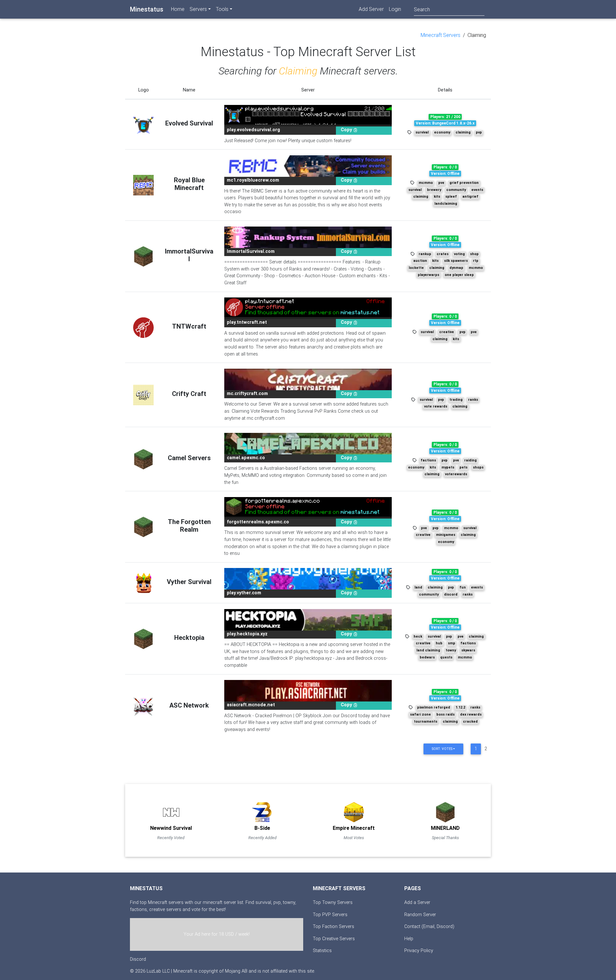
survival (422, 132)
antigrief (470, 196)
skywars (468, 650)
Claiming (476, 35)
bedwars (427, 657)
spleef (451, 196)
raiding (470, 460)
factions (428, 460)
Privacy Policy (418, 950)
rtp (475, 261)
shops (478, 467)
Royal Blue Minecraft (189, 184)
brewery (434, 190)
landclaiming (445, 204)
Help (408, 938)
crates (443, 254)
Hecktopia (189, 637)
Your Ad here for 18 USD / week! (217, 934)
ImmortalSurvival (189, 255)
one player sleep (459, 275)
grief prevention (464, 183)
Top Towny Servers (333, 902)
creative (446, 332)
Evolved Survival (189, 123)
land (418, 587)
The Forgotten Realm (189, 525)
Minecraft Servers (440, 35)
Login (395, 9)
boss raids (445, 714)
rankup (425, 254)
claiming (463, 132)
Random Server (420, 914)
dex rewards (471, 714)
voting (459, 254)
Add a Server (417, 902)
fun (462, 587)
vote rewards (435, 406)
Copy (347, 130)
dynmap (456, 268)
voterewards (456, 474)
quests (446, 657)
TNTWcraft (189, 326)
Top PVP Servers (330, 914)
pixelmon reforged (433, 707)
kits (437, 196)
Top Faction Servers (333, 926)
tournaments (425, 721)
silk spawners (456, 261)
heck (418, 636)
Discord (138, 959)
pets (463, 467)
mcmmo (426, 183)
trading (456, 400)
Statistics (322, 950)
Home (177, 9)
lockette (416, 268)
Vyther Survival (189, 582)
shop (474, 254)
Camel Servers (189, 458)
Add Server (371, 9)
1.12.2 (460, 707)
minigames (445, 535)
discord (451, 594)
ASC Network (189, 705)
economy (442, 132)
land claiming (428, 650)
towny (451, 650)
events (477, 190)
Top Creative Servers (334, 938)
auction (420, 261)
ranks (473, 400)
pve (441, 183)
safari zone (420, 714)
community (456, 190)
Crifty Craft (189, 394)
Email (428, 926)
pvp (479, 132)
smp (451, 643)
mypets (447, 467)
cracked (470, 721)
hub (439, 643)
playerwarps (428, 275)
